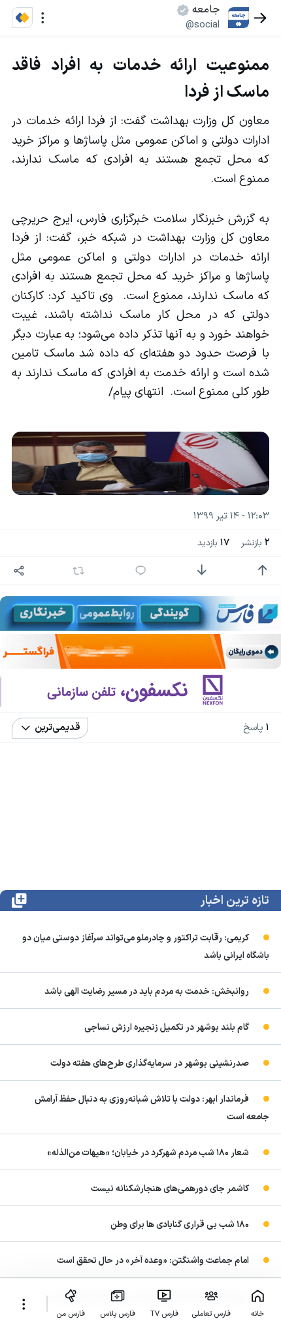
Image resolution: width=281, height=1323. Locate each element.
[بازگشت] (260, 18)
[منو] (42, 17)
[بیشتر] (23, 1304)
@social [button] (203, 25)
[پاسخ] (140, 570)
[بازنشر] (78, 571)
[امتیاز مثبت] (262, 570)
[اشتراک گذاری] (19, 570)
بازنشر (255, 543)
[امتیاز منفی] (201, 570)
